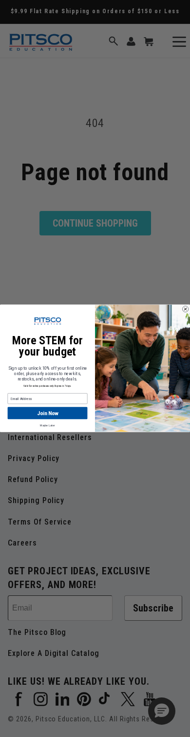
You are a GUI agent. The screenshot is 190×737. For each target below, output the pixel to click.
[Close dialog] (185, 309)
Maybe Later (47, 425)
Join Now (47, 413)
